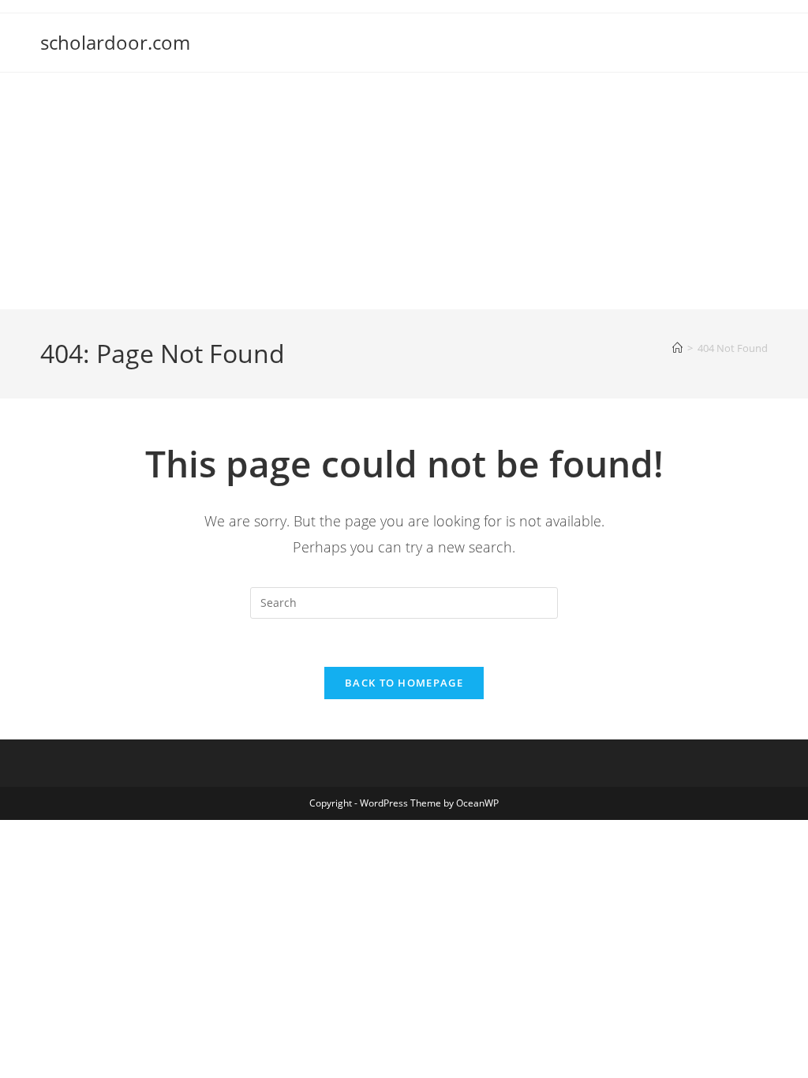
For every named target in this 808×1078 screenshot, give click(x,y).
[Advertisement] (404, 190)
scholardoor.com (115, 42)
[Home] (677, 348)
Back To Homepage (404, 683)
